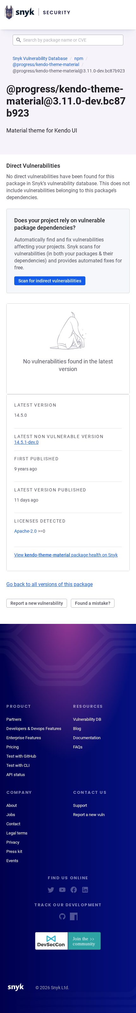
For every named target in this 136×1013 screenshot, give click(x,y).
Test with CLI (18, 765)
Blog (77, 728)
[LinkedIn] (85, 892)
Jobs (10, 814)
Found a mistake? (92, 603)
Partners (14, 719)
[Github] (62, 918)
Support (80, 805)
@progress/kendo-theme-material (46, 64)
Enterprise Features (23, 737)
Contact (13, 823)
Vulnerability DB (87, 719)
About (11, 805)
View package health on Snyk (66, 554)
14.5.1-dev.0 (26, 442)
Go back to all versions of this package (49, 584)
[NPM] (73, 918)
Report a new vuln (89, 814)
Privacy (12, 842)
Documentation (87, 737)
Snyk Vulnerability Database (40, 58)
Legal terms (17, 833)
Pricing (12, 747)
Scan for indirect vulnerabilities (49, 280)
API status (15, 774)
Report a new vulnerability (36, 603)
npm (78, 58)
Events (12, 860)
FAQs (78, 747)
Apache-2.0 (25, 531)
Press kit (14, 851)
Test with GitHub (21, 756)
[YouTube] (62, 892)
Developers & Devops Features (33, 728)
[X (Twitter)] (51, 892)
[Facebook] (73, 892)
